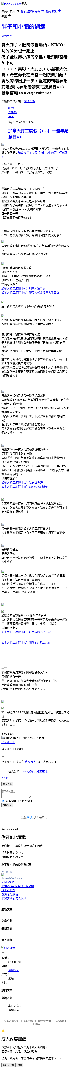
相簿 (11, 108)
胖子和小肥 (8, 742)
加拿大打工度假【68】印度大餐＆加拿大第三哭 (30, 292)
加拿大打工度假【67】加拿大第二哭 (23, 288)
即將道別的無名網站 (13, 898)
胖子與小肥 (7, 872)
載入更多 (7, 784)
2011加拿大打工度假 (35, 771)
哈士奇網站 (8, 890)
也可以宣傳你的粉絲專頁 (11, 878)
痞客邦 (29, 761)
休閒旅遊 (29, 101)
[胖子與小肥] (2, 875)
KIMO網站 (7, 882)
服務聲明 (36, 1024)
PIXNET (16, 1020)
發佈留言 (7, 805)
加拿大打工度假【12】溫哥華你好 (22, 482)
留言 (36, 761)
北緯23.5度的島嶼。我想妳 (17, 886)
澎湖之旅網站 (9, 894)
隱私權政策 (61, 1020)
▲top (4, 777)
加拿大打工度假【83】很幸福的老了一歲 (26, 632)
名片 (11, 116)
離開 (20, 1065)
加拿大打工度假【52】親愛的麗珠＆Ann (25, 642)
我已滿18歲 (8, 1065)
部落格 (12, 112)
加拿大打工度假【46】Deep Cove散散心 (25, 486)
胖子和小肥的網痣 (23, 27)
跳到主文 (6, 36)
